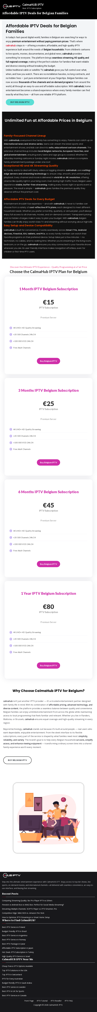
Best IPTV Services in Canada (14, 995)
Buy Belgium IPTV (48, 361)
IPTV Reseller (56, 1001)
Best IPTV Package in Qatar (13, 944)
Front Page (29, 1001)
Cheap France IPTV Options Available (17, 966)
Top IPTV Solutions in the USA (14, 970)
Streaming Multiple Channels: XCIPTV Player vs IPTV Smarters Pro (29, 909)
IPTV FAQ (69, 1001)
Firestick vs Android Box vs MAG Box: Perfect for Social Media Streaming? (33, 904)
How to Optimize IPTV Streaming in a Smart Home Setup (26, 917)
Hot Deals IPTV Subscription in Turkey (18, 952)
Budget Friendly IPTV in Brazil (14, 931)
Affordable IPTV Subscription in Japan (17, 948)
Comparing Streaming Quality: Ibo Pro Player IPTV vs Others (27, 900)
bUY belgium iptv (19, 102)
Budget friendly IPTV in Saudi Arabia (17, 983)
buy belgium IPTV (17, 760)
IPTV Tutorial (42, 1001)
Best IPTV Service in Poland (13, 927)
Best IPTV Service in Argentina (14, 935)
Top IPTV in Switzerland (12, 974)
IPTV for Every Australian (12, 979)
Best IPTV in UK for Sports (13, 991)
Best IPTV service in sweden (14, 987)
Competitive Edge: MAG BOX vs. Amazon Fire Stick (23, 913)
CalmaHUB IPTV (32, 4)
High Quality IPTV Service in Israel (16, 956)
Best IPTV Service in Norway (14, 939)
